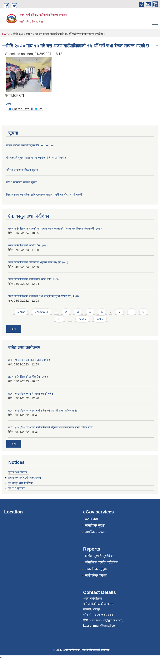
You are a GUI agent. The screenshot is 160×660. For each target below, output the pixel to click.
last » (100, 319)
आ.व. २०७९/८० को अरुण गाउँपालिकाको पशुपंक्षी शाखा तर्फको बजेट (43, 410)
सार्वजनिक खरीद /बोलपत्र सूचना (24, 477)
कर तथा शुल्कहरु (16, 488)
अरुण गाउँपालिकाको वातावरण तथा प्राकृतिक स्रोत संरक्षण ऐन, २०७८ (44, 296)
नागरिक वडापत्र (95, 532)
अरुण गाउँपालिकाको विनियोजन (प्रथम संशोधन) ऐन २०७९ (38, 262)
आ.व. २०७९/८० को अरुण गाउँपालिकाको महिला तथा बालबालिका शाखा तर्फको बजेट (50, 427)
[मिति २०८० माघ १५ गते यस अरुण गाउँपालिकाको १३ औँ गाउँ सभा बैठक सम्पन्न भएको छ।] (29, 74)
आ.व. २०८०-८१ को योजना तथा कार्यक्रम (29, 359)
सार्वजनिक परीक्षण (96, 575)
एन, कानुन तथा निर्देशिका (20, 483)
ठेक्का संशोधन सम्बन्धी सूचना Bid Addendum (30, 145)
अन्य (13, 328)
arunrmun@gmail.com (107, 620)
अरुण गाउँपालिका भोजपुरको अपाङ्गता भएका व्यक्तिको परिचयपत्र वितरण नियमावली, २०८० (55, 228)
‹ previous (41, 312)
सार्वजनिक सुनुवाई (96, 569)
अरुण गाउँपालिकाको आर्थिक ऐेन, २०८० (28, 245)
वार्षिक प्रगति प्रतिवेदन (99, 556)
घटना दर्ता (91, 519)
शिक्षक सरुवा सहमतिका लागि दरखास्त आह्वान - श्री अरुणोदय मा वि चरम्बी (44, 194)
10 (59, 319)
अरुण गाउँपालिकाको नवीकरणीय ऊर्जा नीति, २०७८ (34, 279)
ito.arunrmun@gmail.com (100, 625)
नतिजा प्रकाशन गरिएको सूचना (22, 170)
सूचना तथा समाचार (17, 472)
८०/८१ (9, 103)
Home (6, 34)
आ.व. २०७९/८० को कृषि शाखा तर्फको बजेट (30, 393)
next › (82, 319)
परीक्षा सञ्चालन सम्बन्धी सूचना (21, 182)
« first (21, 312)
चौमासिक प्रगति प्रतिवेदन (101, 562)
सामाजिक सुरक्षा (95, 525)
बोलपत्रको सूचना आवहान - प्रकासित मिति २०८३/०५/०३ (36, 157)
